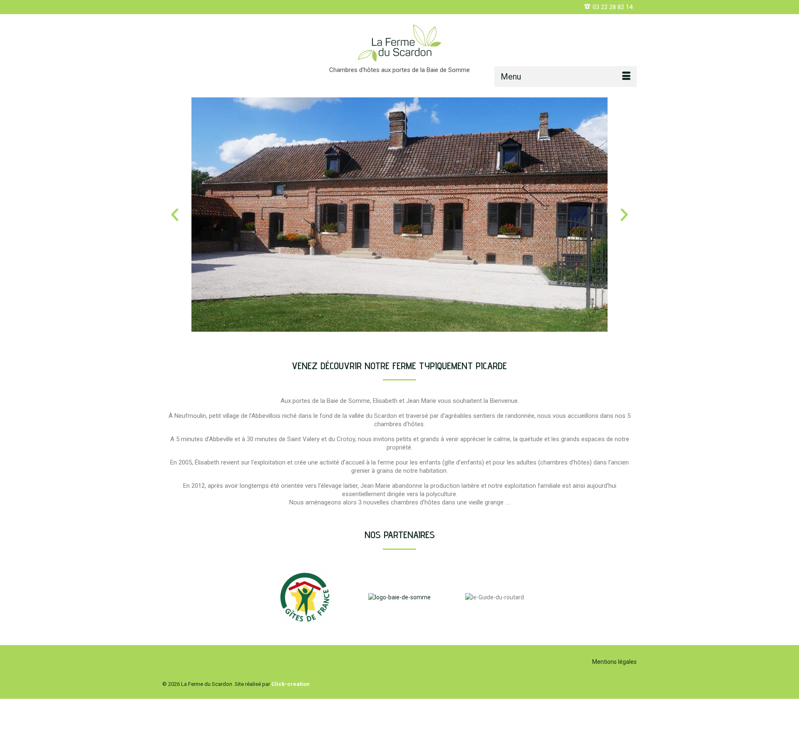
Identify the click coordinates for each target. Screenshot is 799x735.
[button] (174, 214)
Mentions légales (614, 661)
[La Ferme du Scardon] (399, 43)
